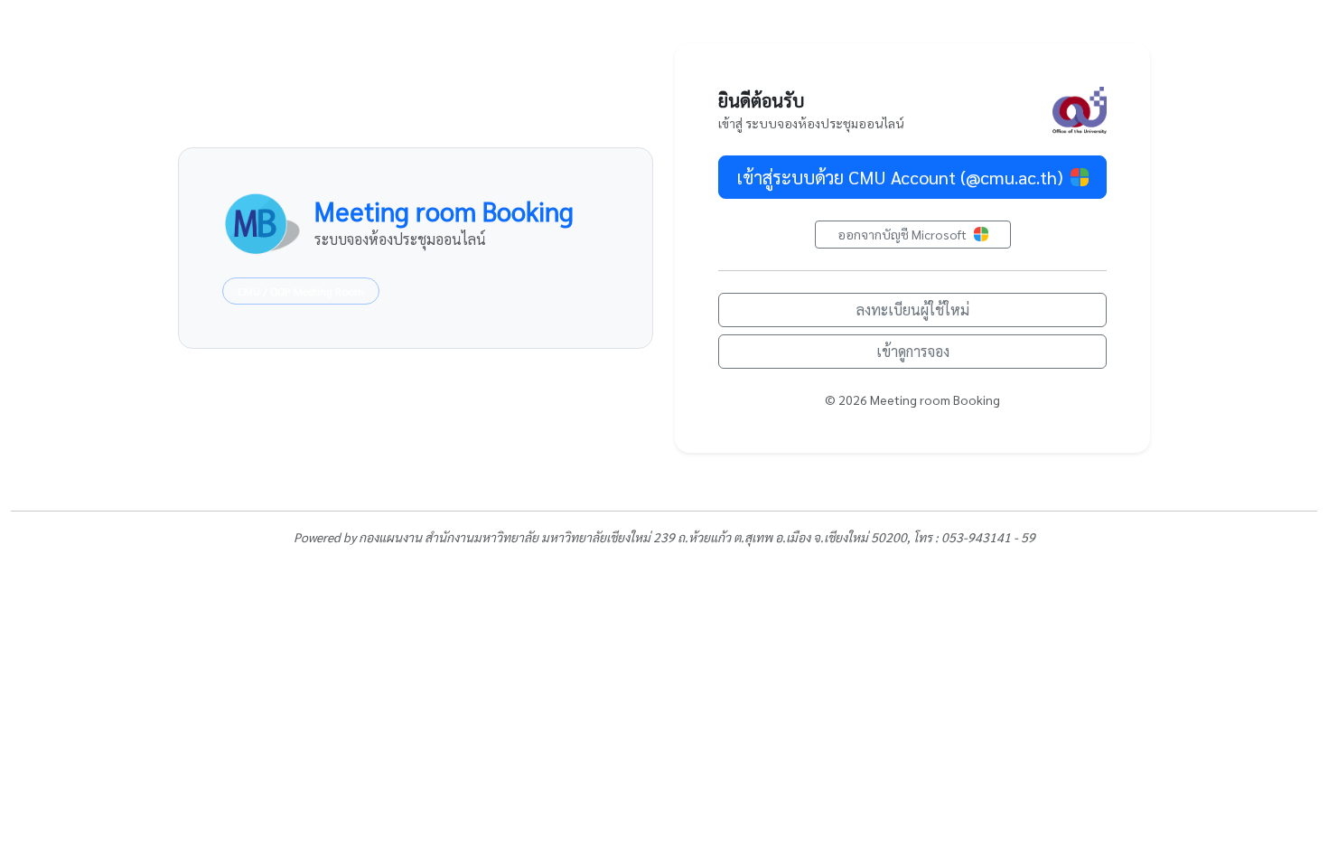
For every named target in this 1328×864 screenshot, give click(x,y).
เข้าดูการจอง (912, 351)
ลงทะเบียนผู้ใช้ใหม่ (912, 309)
